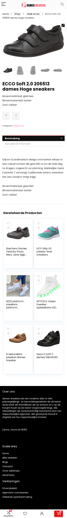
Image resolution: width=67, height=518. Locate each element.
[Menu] (3, 4)
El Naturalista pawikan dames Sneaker (15, 357)
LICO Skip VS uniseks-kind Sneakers (44, 251)
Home (5, 13)
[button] (63, 25)
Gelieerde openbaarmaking (17, 496)
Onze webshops (11, 470)
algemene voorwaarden (15, 492)
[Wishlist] (25, 514)
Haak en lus (33, 13)
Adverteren (8, 475)
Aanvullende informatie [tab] (17, 143)
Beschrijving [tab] (12, 138)
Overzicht (7, 466)
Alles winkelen (9, 457)
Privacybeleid (9, 488)
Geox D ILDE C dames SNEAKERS (47, 355)
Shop (17, 13)
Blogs (5, 462)
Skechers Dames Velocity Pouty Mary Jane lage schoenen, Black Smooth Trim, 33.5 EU (17, 256)
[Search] (62, 4)
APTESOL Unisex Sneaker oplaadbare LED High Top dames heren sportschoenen (46, 309)
